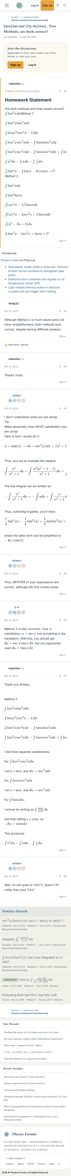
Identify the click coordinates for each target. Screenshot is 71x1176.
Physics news (10, 260)
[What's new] (57, 5)
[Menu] (7, 5)
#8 (65, 876)
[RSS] (59, 1164)
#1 (65, 91)
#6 (65, 620)
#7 (65, 675)
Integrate (16, 939)
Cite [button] (61, 240)
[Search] (64, 5)
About (20, 1163)
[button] (60, 91)
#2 (65, 311)
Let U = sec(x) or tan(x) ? (32, 921)
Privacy (42, 1163)
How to (34, 979)
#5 (65, 573)
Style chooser (15, 1158)
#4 (65, 408)
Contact (10, 1163)
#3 (65, 366)
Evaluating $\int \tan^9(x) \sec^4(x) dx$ (29, 995)
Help (51, 1163)
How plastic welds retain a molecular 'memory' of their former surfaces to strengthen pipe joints (38, 271)
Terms (30, 1163)
